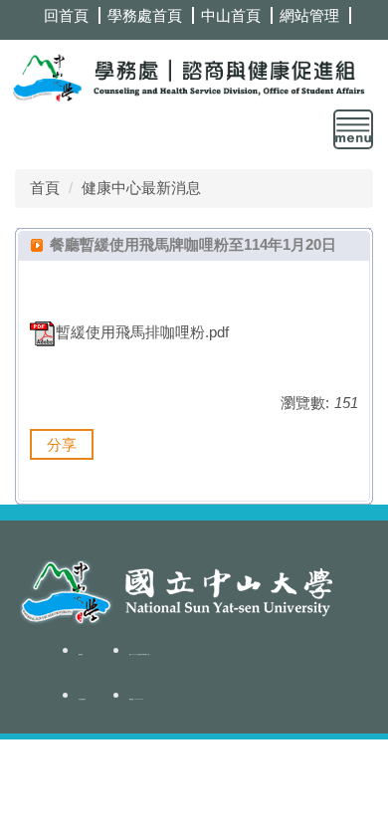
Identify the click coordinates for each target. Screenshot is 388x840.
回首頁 (66, 15)
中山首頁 (231, 15)
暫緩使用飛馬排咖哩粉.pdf (142, 331)
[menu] (353, 129)
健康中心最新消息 (141, 187)
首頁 (45, 187)
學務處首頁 (144, 15)
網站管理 (309, 15)
